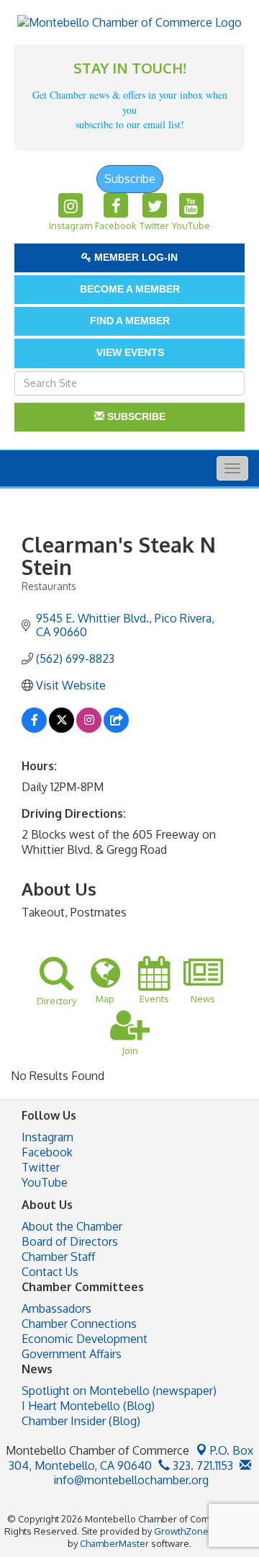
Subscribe (129, 178)
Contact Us (50, 1271)
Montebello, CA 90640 (131, 1458)
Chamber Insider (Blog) (81, 1421)
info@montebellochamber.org (129, 1480)
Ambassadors (56, 1308)
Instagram (47, 1137)
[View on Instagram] (88, 728)
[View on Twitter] (61, 728)
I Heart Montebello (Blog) (88, 1405)
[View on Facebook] (34, 728)
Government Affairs (72, 1354)
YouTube (45, 1182)
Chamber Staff (58, 1256)
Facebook (47, 1152)
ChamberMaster (114, 1543)
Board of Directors (70, 1241)
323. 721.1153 (201, 1465)
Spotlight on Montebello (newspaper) (119, 1390)
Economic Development (84, 1338)
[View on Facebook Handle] (116, 728)
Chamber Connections (79, 1323)
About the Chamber (72, 1226)
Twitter (41, 1167)
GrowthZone (181, 1531)
